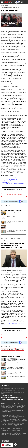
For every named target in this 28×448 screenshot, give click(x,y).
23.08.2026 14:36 (5, 238)
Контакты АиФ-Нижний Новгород (11, 397)
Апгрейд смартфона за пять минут (14, 225)
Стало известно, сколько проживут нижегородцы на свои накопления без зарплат (15, 368)
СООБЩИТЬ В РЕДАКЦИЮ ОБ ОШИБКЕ (12, 399)
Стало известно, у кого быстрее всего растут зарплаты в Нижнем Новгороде (15, 363)
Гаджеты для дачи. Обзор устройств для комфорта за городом (13, 178)
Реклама (4, 390)
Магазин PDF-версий (14, 390)
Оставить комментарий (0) (14, 194)
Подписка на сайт (7, 395)
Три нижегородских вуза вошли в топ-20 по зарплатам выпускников (16, 377)
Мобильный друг (11, 216)
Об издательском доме (8, 388)
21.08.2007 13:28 (4, 6)
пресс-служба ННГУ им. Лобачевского (11, 267)
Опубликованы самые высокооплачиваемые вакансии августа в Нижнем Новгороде (16, 359)
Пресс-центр (21, 388)
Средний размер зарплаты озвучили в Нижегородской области (15, 372)
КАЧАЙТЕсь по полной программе (14, 183)
